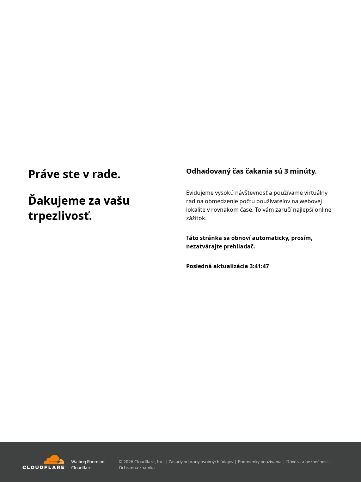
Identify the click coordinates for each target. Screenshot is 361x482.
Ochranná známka (137, 468)
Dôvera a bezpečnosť (307, 462)
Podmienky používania (260, 462)
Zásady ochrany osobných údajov (201, 462)
